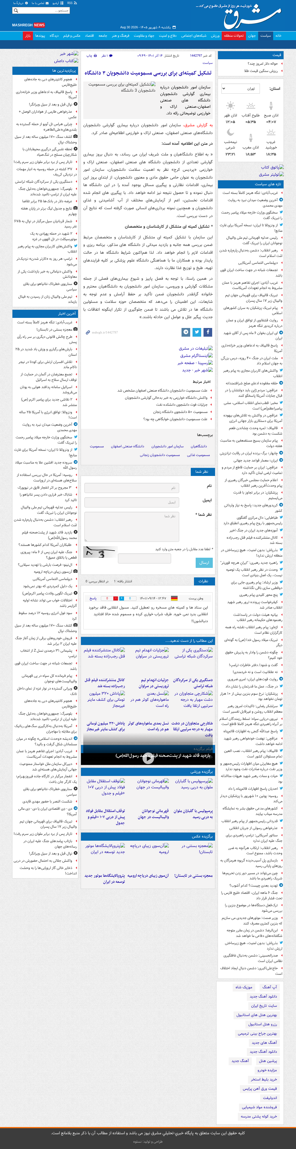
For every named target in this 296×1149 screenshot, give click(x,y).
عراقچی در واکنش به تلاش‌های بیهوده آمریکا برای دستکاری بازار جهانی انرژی (252, 418)
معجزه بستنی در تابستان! (193, 875)
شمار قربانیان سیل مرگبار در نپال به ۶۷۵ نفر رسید (45, 223)
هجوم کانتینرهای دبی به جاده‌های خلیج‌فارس (50, 82)
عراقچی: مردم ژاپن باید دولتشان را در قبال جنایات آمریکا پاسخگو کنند (253, 393)
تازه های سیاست (268, 184)
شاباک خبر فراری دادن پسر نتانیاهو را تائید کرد (48, 497)
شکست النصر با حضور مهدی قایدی (47, 801)
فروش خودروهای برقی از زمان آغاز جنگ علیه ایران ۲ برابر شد (46, 640)
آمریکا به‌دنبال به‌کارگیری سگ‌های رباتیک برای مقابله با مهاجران (45, 728)
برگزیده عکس (202, 836)
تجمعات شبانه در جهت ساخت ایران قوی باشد (251, 272)
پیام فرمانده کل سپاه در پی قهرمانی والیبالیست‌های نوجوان (49, 678)
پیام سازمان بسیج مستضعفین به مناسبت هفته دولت (251, 443)
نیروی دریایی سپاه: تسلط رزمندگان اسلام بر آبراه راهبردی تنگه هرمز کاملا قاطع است (250, 721)
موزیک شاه (244, 987)
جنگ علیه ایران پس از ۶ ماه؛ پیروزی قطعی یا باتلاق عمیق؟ (49, 554)
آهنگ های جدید (264, 1043)
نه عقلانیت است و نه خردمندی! (255, 672)
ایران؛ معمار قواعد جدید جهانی (256, 460)
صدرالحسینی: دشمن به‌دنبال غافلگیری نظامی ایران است (252, 958)
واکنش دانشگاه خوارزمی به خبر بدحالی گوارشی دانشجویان (166, 398)
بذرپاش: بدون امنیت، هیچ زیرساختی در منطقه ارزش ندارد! (251, 552)
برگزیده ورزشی (201, 772)
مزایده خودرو (267, 1070)
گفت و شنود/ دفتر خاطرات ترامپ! (253, 665)
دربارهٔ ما (18, 3)
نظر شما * (203, 515)
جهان (252, 35)
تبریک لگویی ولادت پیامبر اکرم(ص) (47, 593)
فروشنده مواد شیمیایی (259, 1107)
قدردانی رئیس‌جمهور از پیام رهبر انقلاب (249, 821)
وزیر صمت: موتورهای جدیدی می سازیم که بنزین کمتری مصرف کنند (252, 920)
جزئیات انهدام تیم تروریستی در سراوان (154, 683)
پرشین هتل (268, 1061)
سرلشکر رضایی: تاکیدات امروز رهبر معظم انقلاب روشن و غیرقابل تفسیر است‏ (252, 708)
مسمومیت (97, 446)
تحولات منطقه (234, 35)
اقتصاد (89, 35)
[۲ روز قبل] (104, 792)
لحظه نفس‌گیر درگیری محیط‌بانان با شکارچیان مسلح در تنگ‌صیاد (50, 152)
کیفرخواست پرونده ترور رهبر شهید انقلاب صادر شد (254, 604)
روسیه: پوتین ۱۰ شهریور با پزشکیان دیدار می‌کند (251, 798)
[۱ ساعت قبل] (148, 758)
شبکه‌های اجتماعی (193, 35)
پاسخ (93, 598)
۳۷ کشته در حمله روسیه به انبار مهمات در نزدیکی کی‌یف (46, 171)
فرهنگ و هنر (120, 35)
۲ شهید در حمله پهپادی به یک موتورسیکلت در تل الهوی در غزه (53, 236)
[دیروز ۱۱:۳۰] (104, 704)
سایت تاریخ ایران (264, 1006)
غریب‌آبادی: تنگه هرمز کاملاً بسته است (250, 193)
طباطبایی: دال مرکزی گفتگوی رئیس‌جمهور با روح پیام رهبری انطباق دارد (252, 520)
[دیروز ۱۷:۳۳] (192, 661)
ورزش (215, 35)
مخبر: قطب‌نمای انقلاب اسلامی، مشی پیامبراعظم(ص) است (253, 405)
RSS (70, 3)
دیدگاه (54, 35)
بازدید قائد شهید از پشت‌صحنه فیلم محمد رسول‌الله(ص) (163, 755)
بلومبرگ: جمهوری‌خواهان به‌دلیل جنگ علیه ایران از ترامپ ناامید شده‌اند (47, 191)
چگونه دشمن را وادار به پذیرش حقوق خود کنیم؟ (253, 655)
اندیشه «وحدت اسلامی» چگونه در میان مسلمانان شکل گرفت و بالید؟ (46, 741)
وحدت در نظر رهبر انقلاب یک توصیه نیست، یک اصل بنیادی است (254, 572)
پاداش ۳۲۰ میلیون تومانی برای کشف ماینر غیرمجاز (105, 726)
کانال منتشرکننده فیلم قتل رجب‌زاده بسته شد (254, 540)
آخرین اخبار (67, 314)
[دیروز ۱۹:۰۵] (104, 857)
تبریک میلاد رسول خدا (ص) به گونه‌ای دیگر (253, 642)
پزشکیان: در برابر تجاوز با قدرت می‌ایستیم (257, 495)
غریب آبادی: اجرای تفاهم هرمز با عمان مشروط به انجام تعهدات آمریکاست (252, 285)
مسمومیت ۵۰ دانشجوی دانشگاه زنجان (180, 412)
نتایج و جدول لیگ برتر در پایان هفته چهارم (49, 211)
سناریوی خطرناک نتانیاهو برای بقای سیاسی (50, 286)
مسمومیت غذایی (198, 455)
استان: (274, 89)
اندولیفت (270, 1098)
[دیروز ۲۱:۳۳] (192, 792)
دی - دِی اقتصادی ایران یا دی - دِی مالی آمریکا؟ (47, 811)
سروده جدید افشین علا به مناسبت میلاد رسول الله (46, 465)
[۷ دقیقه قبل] (192, 857)
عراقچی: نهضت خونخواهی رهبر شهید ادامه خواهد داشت (253, 741)
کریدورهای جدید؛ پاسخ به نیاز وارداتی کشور (253, 508)
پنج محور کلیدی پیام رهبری (258, 595)
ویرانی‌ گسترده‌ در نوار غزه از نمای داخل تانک (47, 691)
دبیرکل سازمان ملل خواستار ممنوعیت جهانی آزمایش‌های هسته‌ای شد (48, 766)
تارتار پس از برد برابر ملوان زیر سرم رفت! (43, 162)
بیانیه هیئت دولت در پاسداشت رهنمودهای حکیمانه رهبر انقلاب (257, 617)
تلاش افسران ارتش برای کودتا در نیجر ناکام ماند (47, 364)
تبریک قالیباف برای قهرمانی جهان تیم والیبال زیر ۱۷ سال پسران (253, 297)
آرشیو (56, 3)
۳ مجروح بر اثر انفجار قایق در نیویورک (45, 487)
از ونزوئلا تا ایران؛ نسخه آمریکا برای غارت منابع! (251, 228)
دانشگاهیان (199, 446)
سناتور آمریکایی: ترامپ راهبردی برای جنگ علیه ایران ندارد (254, 838)
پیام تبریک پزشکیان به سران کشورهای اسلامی (252, 310)
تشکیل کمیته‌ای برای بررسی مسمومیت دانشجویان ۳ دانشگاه (148, 73)
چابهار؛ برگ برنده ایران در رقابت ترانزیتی (249, 453)
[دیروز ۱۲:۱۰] (148, 704)
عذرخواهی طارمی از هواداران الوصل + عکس (48, 114)
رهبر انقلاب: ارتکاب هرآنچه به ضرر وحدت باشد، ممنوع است (255, 850)
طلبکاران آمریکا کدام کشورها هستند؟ (45, 545)
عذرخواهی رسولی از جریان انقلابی (253, 828)
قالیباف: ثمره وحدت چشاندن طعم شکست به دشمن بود (255, 430)
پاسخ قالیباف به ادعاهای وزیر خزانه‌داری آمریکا (251, 348)
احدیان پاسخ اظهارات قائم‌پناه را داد (253, 789)
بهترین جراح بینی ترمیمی (257, 1034)
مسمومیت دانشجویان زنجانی (160, 455)
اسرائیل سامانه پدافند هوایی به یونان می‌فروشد (48, 389)
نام (209, 486)
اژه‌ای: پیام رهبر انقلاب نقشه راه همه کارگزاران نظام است (253, 629)
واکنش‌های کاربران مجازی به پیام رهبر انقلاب (252, 373)
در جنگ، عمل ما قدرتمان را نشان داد (251, 686)
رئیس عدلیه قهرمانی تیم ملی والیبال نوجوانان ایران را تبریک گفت (254, 240)
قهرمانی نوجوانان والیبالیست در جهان (153, 814)
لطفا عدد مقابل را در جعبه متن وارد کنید (184, 549)
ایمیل (207, 500)
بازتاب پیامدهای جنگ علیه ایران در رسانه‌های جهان (50, 843)
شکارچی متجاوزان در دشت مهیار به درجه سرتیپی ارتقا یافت (192, 729)
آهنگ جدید (240, 1061)
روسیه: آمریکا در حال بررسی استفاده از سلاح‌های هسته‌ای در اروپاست (47, 477)
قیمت (277, 55)
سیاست (265, 35)
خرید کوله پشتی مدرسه (259, 1116)
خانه (278, 35)
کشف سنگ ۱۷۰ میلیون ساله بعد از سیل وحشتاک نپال (46, 139)
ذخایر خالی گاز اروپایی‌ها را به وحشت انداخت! (48, 870)
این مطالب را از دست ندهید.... (189, 641)
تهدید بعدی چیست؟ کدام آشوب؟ (254, 885)
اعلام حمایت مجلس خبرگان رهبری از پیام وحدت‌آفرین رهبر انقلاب (253, 482)
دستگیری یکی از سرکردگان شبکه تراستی (193, 683)
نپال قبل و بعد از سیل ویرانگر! (50, 104)
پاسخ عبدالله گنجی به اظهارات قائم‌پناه (250, 731)
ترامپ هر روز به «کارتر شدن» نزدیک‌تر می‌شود (46, 261)
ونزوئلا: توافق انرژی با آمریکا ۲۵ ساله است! (48, 414)
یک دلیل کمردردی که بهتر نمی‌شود (47, 586)
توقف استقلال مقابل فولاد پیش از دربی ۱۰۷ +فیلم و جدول (105, 817)
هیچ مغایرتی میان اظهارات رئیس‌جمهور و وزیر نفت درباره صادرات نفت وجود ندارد (251, 766)
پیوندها (40, 35)
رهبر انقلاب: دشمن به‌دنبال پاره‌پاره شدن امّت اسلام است (250, 253)
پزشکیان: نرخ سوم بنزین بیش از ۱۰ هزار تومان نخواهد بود (251, 696)
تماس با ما (38, 3)
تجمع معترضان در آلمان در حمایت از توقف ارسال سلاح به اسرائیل (49, 377)
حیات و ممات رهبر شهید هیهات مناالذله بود (251, 778)
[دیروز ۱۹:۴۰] (148, 792)
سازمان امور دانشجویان (167, 446)
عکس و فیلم (71, 35)
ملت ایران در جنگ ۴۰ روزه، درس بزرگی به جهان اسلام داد (251, 360)
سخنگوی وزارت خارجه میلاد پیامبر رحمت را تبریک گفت (251, 215)
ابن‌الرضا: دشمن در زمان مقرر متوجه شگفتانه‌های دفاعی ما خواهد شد (254, 933)
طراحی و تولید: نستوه (148, 1141)
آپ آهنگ (269, 987)
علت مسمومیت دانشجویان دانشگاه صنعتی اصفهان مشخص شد (162, 390)
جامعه (103, 35)
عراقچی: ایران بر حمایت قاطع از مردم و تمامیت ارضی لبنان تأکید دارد (252, 470)
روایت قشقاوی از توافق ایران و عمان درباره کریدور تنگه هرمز (254, 323)
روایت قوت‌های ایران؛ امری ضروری (252, 679)
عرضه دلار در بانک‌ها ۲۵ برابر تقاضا (47, 201)
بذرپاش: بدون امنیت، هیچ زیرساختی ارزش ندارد (253, 945)
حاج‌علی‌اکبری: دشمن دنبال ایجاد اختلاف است (251, 970)
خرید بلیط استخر (264, 1079)
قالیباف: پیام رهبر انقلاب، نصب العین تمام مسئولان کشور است (253, 753)
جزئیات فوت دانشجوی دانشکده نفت (182, 404)
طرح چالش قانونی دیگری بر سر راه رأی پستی (47, 339)
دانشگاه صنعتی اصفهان (127, 446)
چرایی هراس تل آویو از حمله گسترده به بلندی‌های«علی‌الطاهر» (46, 126)
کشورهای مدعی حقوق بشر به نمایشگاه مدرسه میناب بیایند (252, 811)
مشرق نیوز (240, 14)
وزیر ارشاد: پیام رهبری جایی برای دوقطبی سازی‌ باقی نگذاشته (256, 585)
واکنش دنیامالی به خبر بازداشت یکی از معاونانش (47, 274)
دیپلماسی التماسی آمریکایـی (258, 263)
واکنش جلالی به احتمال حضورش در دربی (43, 860)
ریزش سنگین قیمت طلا (261, 71)
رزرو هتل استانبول (262, 1024)
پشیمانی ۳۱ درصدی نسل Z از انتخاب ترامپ (48, 653)
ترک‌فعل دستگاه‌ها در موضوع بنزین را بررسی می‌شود (253, 907)
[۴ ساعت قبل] (148, 857)
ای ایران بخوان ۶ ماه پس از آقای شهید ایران (252, 335)
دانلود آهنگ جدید (263, 997)
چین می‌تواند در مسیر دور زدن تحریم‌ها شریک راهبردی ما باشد (252, 875)
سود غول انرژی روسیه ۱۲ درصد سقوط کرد (47, 615)
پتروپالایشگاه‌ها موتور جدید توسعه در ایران (104, 878)
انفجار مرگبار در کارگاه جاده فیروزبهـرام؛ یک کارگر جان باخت (46, 779)
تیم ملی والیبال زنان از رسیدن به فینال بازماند (47, 299)
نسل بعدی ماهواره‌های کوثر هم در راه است (148, 726)
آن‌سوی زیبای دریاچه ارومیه (148, 875)
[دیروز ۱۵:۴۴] (148, 661)
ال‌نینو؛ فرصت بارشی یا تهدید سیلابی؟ (45, 565)
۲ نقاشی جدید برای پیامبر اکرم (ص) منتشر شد (49, 402)
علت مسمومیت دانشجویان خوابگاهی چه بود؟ (175, 419)
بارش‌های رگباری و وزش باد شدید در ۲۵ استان (46, 351)
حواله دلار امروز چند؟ (263, 63)
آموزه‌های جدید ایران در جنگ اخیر (254, 530)
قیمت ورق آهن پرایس (260, 1089)
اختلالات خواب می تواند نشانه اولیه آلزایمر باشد (50, 603)
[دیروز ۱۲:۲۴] (192, 704)
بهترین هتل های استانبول (256, 1015)
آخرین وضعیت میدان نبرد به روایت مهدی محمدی (255, 202)
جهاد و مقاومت (144, 35)
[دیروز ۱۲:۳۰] (104, 661)
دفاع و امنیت (168, 35)
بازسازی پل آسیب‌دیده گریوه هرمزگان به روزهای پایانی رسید (251, 863)
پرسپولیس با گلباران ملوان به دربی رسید (193, 814)
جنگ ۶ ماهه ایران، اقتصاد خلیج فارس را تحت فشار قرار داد (251, 895)
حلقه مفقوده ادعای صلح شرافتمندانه (252, 383)
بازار (28, 35)
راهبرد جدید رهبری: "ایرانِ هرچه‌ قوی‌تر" (249, 563)
